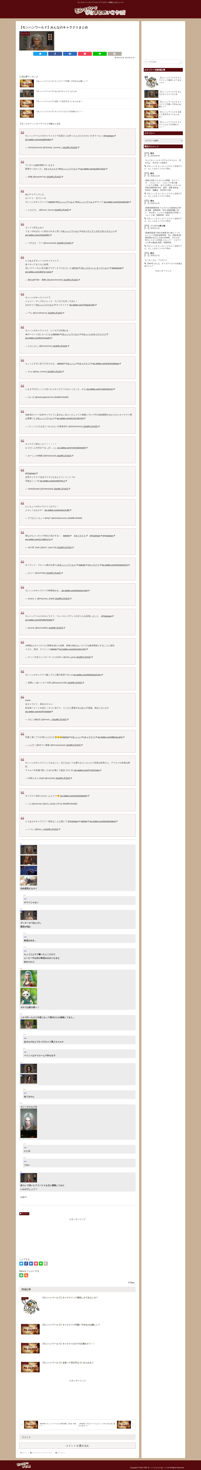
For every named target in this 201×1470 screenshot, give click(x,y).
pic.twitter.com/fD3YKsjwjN (37, 338)
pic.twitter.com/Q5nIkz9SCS (115, 565)
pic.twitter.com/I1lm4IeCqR (116, 202)
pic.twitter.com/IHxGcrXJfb (57, 510)
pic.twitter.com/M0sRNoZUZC (87, 675)
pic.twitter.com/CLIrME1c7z (38, 539)
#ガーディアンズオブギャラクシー (98, 231)
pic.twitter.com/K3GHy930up (105, 363)
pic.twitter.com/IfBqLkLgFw (109, 737)
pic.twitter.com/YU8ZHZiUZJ (100, 389)
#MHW (51, 202)
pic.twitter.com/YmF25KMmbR (71, 448)
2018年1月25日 (54, 371)
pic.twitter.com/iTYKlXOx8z (86, 770)
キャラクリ (25, 1213)
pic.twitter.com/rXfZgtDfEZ (37, 235)
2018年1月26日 (70, 147)
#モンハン (71, 363)
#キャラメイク (51, 169)
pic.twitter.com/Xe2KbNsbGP (73, 796)
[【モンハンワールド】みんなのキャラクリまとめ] (70, 54)
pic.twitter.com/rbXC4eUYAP (72, 649)
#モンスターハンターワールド (95, 268)
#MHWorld (116, 268)
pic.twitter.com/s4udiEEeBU (38, 139)
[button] (180, 62)
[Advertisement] (77, 66)
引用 (22, 1197)
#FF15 (75, 268)
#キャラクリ (84, 363)
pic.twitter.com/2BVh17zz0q (38, 272)
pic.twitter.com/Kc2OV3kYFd (70, 418)
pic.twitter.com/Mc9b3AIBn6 (102, 821)
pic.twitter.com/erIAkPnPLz (52, 481)
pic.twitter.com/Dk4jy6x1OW (74, 590)
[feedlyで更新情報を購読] (21, 1275)
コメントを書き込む (77, 1445)
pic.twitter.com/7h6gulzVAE (82, 305)
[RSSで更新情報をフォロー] (26, 1275)
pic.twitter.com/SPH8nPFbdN (38, 620)
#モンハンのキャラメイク (94, 334)
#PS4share (108, 136)
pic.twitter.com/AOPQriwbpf (38, 711)
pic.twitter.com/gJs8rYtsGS (92, 169)
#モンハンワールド (69, 169)
